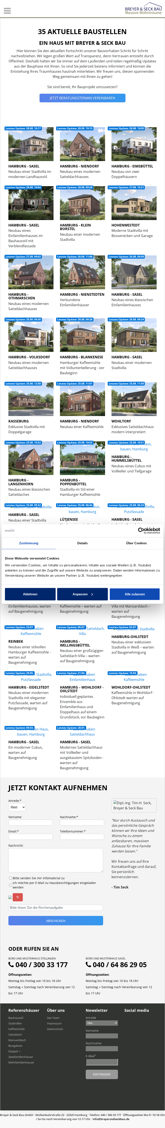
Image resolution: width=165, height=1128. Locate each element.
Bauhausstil (15, 1018)
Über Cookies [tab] (136, 543)
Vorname (92, 1030)
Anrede (91, 1018)
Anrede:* (14, 801)
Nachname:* (69, 817)
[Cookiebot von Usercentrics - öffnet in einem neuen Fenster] (141, 531)
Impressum (54, 1023)
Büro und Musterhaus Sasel (105, 958)
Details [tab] (82, 543)
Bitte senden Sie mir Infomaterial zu (39, 878)
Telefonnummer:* (73, 831)
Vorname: (15, 817)
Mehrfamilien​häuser (21, 1062)
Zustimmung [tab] (28, 543)
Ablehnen (30, 594)
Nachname (93, 1043)
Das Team (53, 1018)
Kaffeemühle (16, 1029)
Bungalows (15, 1046)
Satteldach (15, 1034)
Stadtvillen (15, 1023)
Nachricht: (15, 845)
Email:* (13, 831)
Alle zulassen (135, 594)
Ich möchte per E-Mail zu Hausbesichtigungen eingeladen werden (54, 885)
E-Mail (91, 1056)
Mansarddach (17, 1040)
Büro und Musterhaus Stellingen (32, 958)
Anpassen (80, 594)
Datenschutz (55, 1029)
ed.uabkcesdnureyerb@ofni (111, 1119)
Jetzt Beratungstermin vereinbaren (82, 98)
